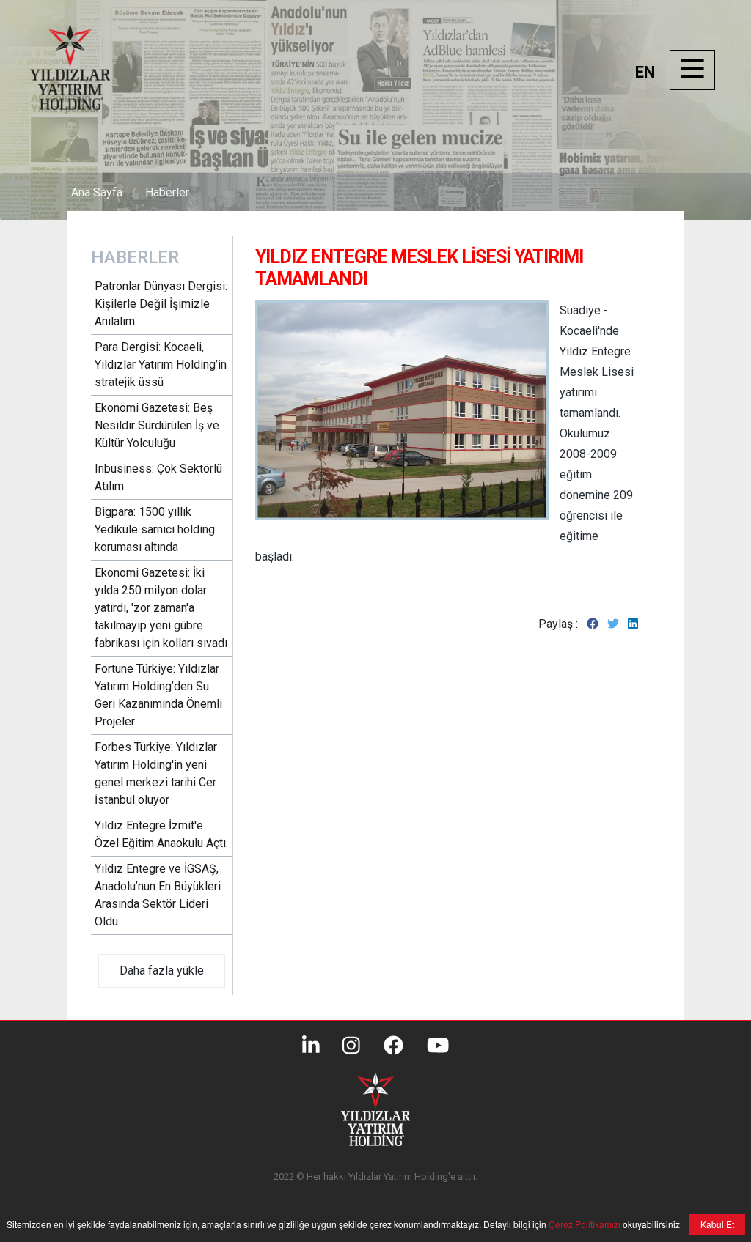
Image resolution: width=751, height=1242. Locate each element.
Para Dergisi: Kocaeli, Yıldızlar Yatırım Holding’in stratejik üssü (161, 364)
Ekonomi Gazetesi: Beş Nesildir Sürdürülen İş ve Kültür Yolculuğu (157, 425)
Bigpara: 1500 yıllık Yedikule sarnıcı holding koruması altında (155, 529)
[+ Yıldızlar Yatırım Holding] (85, 106)
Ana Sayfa (96, 192)
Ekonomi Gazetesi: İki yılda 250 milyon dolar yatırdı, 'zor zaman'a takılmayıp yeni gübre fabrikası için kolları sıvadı (161, 608)
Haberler (167, 192)
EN (645, 72)
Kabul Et (717, 1224)
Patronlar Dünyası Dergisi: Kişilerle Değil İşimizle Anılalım (161, 303)
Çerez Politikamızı (583, 1224)
